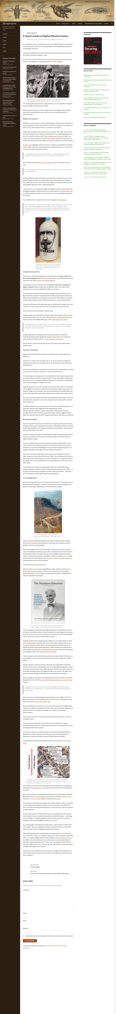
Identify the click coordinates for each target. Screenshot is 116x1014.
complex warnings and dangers (45, 280)
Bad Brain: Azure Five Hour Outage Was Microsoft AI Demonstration (95, 172)
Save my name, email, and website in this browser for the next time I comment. (49, 936)
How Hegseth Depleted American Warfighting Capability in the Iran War (97, 158)
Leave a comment (58, 39)
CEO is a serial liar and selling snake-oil (60, 558)
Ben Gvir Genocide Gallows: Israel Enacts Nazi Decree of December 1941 (97, 90)
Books (58, 23)
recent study (28, 145)
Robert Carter (67, 796)
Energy (5, 44)
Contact (106, 23)
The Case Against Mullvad (99, 177)
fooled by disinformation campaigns (47, 649)
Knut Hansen (63, 200)
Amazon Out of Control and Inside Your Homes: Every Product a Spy (49, 872)
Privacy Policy (66, 23)
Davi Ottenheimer (45, 39)
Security (34, 33)
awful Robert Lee (53, 138)
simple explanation (47, 162)
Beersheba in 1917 (34, 643)
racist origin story (37, 788)
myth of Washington (42, 796)
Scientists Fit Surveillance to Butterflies (95, 117)
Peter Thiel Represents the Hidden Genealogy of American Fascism (96, 153)
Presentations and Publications (93, 23)
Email (24, 921)
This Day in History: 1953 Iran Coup (94, 94)
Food (4, 47)
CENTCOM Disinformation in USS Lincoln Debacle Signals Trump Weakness (95, 103)
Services (80, 23)
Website (25, 928)
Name (25, 913)
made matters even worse (60, 319)
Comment (26, 890)
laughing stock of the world (48, 651)
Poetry (5, 40)
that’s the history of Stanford (54, 339)
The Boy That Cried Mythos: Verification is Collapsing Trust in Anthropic (10, 109)
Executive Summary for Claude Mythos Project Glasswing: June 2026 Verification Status (97, 168)
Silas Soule (57, 798)
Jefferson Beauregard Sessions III (53, 136)
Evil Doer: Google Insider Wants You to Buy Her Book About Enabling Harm (97, 143)
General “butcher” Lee (43, 701)
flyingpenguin (9, 23)
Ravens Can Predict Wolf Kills (10, 67)
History (29, 33)
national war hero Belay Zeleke (37, 101)
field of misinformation (55, 59)
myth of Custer (35, 798)
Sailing (4, 51)
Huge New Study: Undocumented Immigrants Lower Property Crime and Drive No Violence (96, 138)
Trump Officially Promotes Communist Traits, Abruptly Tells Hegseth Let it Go (96, 98)
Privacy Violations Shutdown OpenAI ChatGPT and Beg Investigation (97, 148)
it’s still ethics (34, 543)
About (74, 23)
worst (56, 697)
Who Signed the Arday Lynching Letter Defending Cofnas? (9, 123)
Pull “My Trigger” (35, 866)
